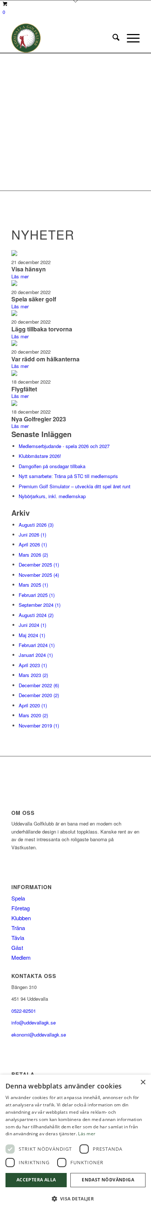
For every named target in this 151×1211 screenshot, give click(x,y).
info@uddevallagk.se (33, 1022)
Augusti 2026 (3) (36, 524)
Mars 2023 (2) (33, 675)
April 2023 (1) (33, 665)
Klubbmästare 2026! (40, 455)
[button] (75, 1199)
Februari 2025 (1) (37, 594)
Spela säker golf (33, 299)
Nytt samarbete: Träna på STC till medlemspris (68, 476)
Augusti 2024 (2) (36, 615)
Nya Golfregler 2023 (38, 419)
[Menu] (129, 38)
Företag (20, 908)
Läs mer (20, 276)
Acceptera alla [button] (36, 1180)
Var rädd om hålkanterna (45, 359)
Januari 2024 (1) (36, 654)
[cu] (62, 38)
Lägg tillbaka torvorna (41, 329)
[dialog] (75, 1143)
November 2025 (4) (39, 574)
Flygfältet (24, 389)
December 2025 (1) (39, 564)
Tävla (17, 937)
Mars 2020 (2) (33, 715)
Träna (18, 928)
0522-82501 (23, 1010)
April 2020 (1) (33, 705)
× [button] (143, 1082)
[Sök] (112, 38)
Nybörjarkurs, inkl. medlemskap (52, 496)
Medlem (21, 957)
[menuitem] (112, 38)
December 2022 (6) (39, 685)
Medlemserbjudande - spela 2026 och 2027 (64, 446)
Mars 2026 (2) (33, 554)
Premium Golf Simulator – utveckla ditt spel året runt (74, 486)
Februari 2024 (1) (37, 645)
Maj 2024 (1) (32, 635)
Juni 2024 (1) (32, 624)
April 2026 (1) (33, 544)
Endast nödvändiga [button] (108, 1180)
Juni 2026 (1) (32, 534)
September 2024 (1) (39, 604)
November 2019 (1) (39, 725)
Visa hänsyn (28, 269)
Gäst (17, 947)
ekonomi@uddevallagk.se (38, 1034)
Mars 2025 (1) (33, 584)
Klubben (21, 918)
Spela (18, 898)
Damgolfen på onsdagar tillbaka (52, 466)
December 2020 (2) (39, 695)
